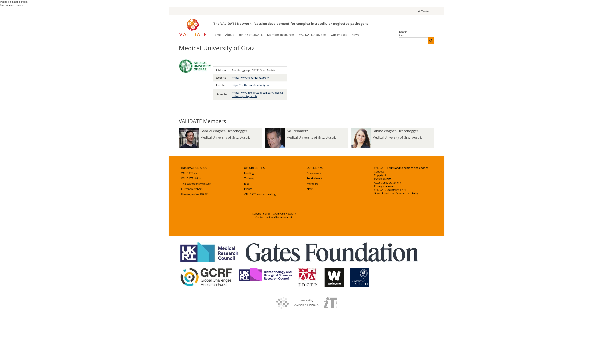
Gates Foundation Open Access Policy (396, 193)
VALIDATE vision (191, 178)
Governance (314, 173)
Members (312, 183)
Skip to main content (11, 5)
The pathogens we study (196, 183)
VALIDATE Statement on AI (390, 190)
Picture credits (382, 179)
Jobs (246, 183)
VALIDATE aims (190, 173)
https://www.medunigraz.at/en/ (250, 77)
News (310, 189)
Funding (249, 173)
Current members (192, 189)
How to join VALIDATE (194, 194)
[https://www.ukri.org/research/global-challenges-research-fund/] (206, 277)
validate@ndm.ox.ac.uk (279, 217)
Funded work (314, 178)
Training (249, 178)
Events (248, 189)
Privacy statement (384, 186)
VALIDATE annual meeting (260, 194)
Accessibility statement (387, 182)
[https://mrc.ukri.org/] (209, 252)
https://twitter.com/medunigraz (250, 85)
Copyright (380, 175)
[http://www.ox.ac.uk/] (359, 277)
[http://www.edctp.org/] (308, 277)
